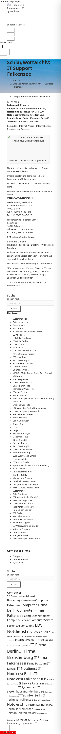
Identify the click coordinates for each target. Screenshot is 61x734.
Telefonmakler (42, 713)
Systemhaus (44, 96)
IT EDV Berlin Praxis (22, 382)
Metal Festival (19, 395)
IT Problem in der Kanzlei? (25, 497)
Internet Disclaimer (22, 471)
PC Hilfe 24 (18, 347)
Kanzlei (10, 274)
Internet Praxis (24, 640)
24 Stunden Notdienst (21, 596)
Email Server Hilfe (21, 404)
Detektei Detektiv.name (24, 481)
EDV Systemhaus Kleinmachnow (35, 636)
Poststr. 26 (12, 222)
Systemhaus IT (20, 318)
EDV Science (19, 334)
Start (15, 80)
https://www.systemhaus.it (20, 197)
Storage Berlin (20, 366)
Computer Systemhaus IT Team (25, 282)
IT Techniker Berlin (30, 695)
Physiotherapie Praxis (23, 353)
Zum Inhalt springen (10, 1)
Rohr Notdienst (20, 494)
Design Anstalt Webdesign (25, 484)
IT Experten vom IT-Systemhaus (18, 646)
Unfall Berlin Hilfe (21, 385)
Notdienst (12, 114)
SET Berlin (18, 513)
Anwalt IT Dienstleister (24, 519)
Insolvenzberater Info (23, 506)
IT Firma (11, 183)
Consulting (27, 626)
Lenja (15, 430)
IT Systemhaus (20, 357)
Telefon (12, 713)
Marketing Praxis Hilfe (23, 388)
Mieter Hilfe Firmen (22, 478)
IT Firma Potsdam (35, 663)
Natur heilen (19, 468)
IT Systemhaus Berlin (23, 503)
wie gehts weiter (21, 535)
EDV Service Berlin (38, 632)
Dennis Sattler (19, 532)
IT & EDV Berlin (20, 341)
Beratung (11, 129)
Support (46, 168)
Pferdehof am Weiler (23, 414)
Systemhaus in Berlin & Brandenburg (31, 465)
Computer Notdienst (37, 616)
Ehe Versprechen (21, 379)
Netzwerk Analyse (21, 433)
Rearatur (37, 709)
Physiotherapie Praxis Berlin (26, 538)
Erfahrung (10, 640)
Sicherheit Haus (20, 436)
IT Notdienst (19, 344)
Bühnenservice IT (21, 369)
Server (42, 709)
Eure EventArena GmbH (24, 455)
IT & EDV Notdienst (22, 337)
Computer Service (18, 620)
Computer (18, 96)
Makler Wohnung (21, 452)
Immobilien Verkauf (22, 509)
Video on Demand (21, 529)
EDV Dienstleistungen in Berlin (28, 331)
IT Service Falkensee (32, 683)
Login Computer (21, 420)
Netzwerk (37, 700)
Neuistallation (46, 700)
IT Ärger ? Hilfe (20, 392)
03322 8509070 (31, 121)
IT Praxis (46, 679)
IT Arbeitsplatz (20, 458)
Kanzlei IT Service (21, 516)
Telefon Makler (20, 439)
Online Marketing (27, 263)
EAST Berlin (18, 328)
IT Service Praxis (21, 462)
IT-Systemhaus (45, 255)
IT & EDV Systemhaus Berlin (26, 411)
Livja (15, 427)
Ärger (12, 252)
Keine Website (20, 417)
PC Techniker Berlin (36, 705)
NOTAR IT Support (21, 522)
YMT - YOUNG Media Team (26, 487)
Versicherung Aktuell (23, 500)
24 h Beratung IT (21, 360)
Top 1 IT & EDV (20, 474)
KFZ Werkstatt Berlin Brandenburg (29, 407)
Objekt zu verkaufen (22, 449)
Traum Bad (18, 423)
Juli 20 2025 (13, 101)
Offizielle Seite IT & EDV (24, 350)
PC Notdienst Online (22, 363)
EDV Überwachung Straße (25, 525)
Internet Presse (30, 96)
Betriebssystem (36, 252)
